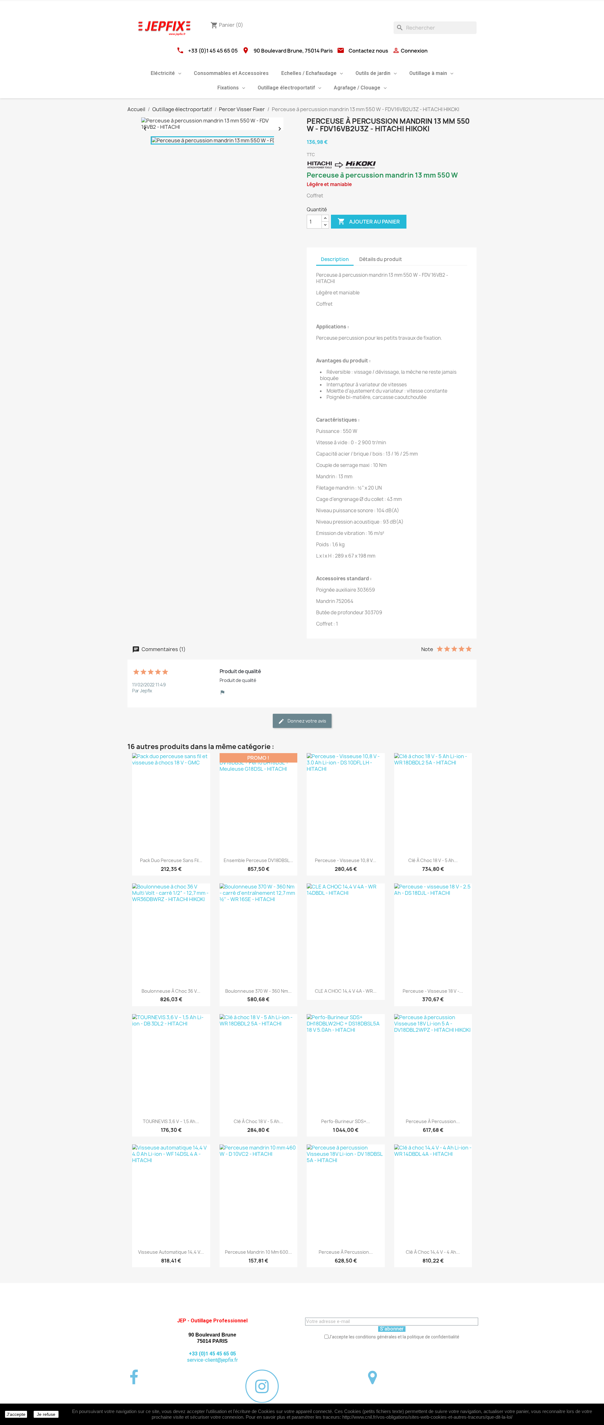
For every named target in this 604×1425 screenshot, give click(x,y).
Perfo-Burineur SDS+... (345, 1121)
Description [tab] (335, 259)
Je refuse (46, 1414)
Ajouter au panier (369, 221)
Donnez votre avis (306, 721)
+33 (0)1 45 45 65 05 (213, 50)
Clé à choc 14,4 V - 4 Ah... (433, 1252)
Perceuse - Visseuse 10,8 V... (345, 860)
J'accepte (16, 1414)
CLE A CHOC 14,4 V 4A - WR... (346, 991)
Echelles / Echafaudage (309, 73)
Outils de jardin (372, 73)
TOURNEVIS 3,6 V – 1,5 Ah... (171, 1121)
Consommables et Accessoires (231, 73)
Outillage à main (428, 73)
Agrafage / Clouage (357, 88)
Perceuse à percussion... (433, 1121)
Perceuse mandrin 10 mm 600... (258, 1252)
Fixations (228, 88)
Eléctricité (163, 73)
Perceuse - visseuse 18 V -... (433, 991)
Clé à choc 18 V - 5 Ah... (433, 860)
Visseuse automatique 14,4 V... (171, 1252)
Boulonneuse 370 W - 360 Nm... (258, 991)
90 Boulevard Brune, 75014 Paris (293, 50)
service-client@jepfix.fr (212, 1360)
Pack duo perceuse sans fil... (171, 860)
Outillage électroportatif (286, 88)
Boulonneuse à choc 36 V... (171, 991)
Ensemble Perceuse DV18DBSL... (258, 860)
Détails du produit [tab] (380, 259)
